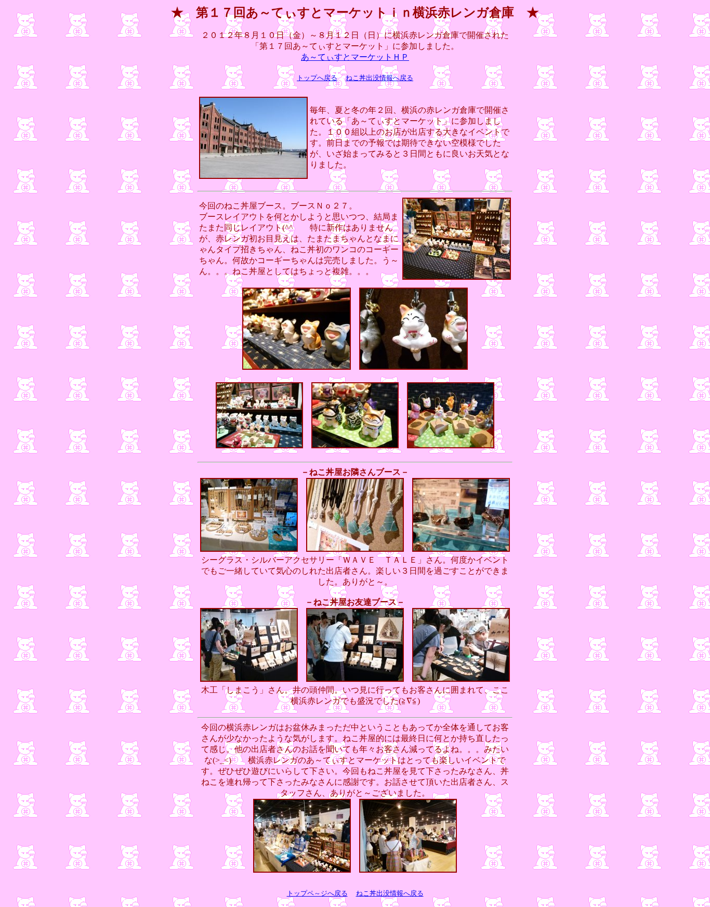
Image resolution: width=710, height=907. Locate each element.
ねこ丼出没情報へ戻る (379, 78)
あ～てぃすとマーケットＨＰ (355, 57)
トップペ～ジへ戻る (317, 893)
